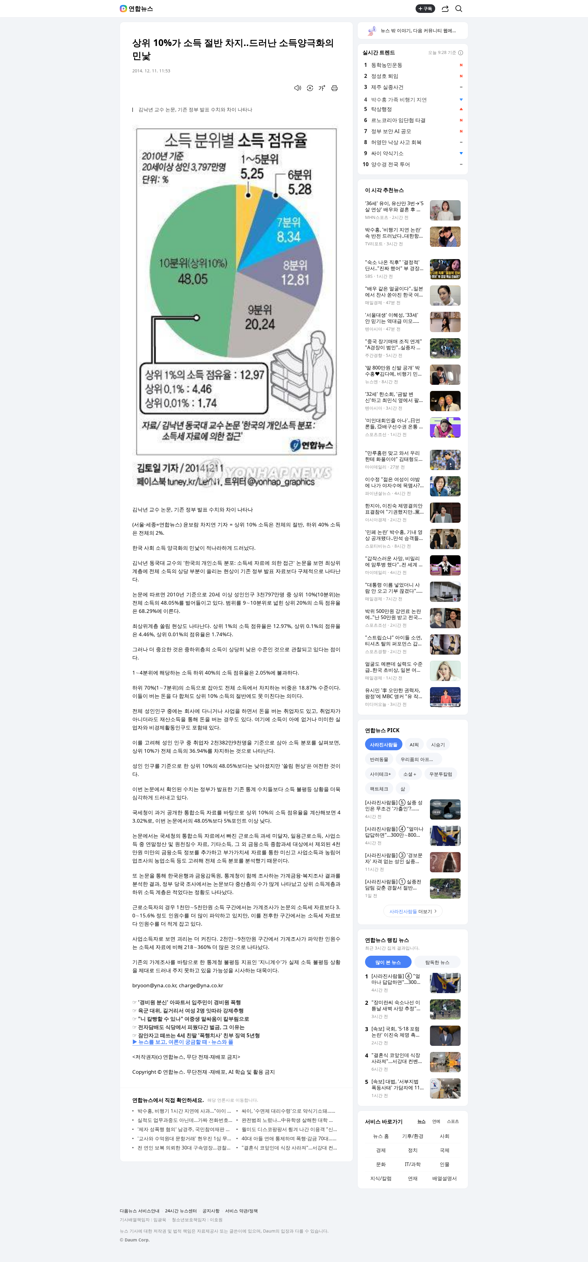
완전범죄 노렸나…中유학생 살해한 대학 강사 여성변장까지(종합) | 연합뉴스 (289, 1120)
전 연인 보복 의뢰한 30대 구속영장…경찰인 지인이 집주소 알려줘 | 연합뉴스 (185, 1147)
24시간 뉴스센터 (181, 1211)
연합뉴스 (141, 9)
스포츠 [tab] (453, 1121)
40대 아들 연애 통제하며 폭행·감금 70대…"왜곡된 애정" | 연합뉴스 (289, 1138)
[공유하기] (445, 8)
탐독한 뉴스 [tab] (437, 962)
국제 (445, 1150)
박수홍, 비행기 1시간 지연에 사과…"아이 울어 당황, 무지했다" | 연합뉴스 (185, 1110)
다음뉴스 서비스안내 (140, 1211)
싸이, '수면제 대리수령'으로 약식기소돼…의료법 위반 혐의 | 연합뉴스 (289, 1110)
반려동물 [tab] (379, 759)
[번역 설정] (310, 88)
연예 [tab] (436, 1121)
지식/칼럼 (381, 1178)
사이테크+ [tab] (380, 774)
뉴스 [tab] (421, 1121)
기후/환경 (413, 1136)
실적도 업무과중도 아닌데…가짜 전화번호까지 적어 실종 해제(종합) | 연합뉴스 (185, 1120)
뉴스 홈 (381, 1136)
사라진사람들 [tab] (384, 744)
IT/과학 (413, 1164)
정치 (413, 1150)
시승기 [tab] (438, 744)
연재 (413, 1178)
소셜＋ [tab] (410, 774)
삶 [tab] (403, 789)
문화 (381, 1164)
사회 (445, 1136)
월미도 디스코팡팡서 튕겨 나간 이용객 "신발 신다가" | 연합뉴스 (289, 1129)
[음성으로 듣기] (298, 88)
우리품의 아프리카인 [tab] (421, 759)
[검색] (460, 8)
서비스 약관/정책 (241, 1211)
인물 (445, 1164)
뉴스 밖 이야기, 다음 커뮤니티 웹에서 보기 (424, 30)
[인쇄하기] (334, 88)
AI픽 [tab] (414, 744)
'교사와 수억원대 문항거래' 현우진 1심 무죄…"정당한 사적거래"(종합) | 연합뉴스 (185, 1138)
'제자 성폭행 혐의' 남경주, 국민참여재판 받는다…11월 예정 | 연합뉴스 (185, 1129)
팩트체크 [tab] (379, 789)
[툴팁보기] (460, 53)
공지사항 (211, 1211)
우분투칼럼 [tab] (440, 774)
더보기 (411, 911)
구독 (428, 8)
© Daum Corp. (135, 1239)
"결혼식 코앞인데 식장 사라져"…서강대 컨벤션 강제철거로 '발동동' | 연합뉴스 (289, 1147)
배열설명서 (444, 1178)
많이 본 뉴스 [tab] (388, 962)
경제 (381, 1150)
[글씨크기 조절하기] (322, 88)
